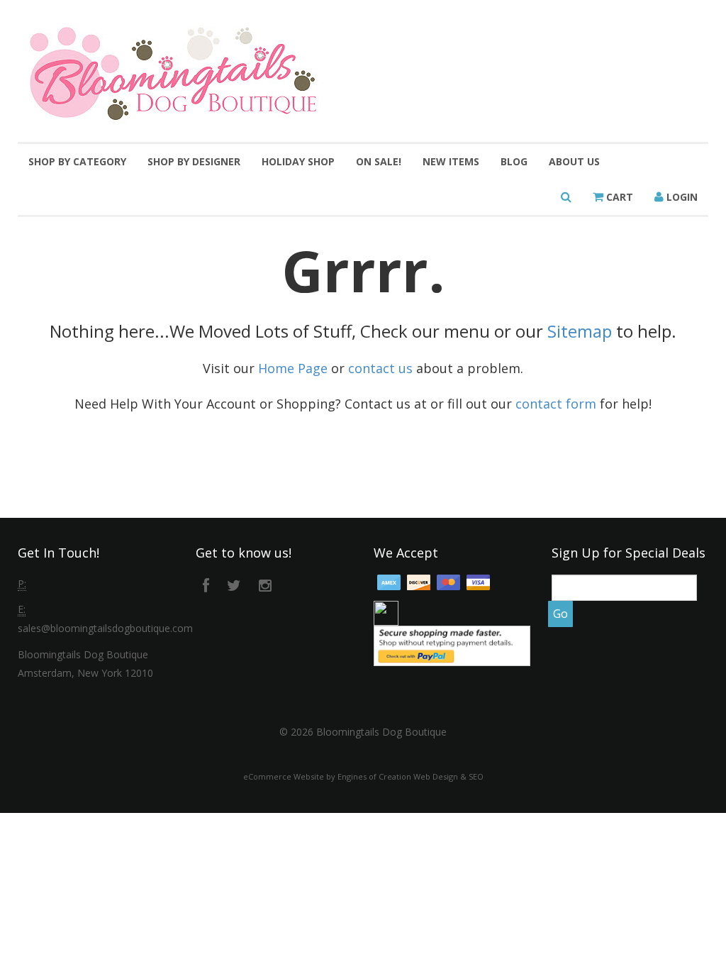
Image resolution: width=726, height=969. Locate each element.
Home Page (293, 368)
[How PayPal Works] (452, 644)
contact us (380, 368)
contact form (555, 403)
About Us (574, 161)
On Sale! (378, 161)
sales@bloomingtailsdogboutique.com (105, 628)
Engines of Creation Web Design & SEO (410, 776)
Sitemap (579, 331)
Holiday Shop (298, 161)
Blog (514, 161)
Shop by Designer (193, 161)
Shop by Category (77, 161)
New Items (451, 161)
